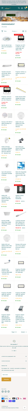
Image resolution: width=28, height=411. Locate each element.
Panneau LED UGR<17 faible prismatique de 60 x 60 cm (7, 123)
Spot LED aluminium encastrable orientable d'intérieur (7, 173)
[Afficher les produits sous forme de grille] (23, 31)
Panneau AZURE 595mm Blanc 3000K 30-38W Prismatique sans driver (6, 223)
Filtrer (5, 31)
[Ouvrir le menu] (2, 8)
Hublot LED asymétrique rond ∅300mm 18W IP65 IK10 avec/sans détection (6, 198)
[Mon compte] (22, 8)
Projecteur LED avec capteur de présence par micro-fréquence (6, 98)
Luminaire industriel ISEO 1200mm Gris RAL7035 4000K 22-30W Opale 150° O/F (20, 223)
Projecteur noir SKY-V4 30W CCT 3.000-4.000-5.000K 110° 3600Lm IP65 (20, 47)
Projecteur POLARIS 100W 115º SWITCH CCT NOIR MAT (20, 271)
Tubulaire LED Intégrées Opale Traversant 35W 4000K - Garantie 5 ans (7, 271)
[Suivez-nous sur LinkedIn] (8, 391)
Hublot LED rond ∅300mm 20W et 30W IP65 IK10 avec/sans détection (7, 247)
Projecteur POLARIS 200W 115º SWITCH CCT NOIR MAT (6, 294)
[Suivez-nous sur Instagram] (6, 391)
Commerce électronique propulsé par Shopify (10, 407)
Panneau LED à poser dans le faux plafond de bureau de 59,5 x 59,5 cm (21, 247)
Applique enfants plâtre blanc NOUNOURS (20, 197)
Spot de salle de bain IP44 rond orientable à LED (7, 47)
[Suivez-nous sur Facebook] (3, 391)
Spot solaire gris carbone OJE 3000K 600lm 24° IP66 (20, 148)
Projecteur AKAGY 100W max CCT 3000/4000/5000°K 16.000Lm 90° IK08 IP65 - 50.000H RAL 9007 (20, 318)
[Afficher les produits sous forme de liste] (25, 31)
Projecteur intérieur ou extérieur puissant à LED (21, 73)
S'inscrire (6, 379)
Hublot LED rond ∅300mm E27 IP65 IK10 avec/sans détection (20, 124)
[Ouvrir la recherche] (19, 8)
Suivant (23, 332)
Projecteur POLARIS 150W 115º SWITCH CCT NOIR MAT (20, 294)
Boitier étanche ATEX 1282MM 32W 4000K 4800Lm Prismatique (21, 98)
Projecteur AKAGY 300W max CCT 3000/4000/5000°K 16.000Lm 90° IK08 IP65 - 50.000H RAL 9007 (6, 318)
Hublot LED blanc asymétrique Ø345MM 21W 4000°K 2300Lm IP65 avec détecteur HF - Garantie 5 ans (7, 150)
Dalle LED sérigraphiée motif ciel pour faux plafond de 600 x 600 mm (21, 174)
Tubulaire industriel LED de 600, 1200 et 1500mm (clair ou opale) (6, 74)
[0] (25, 8)
